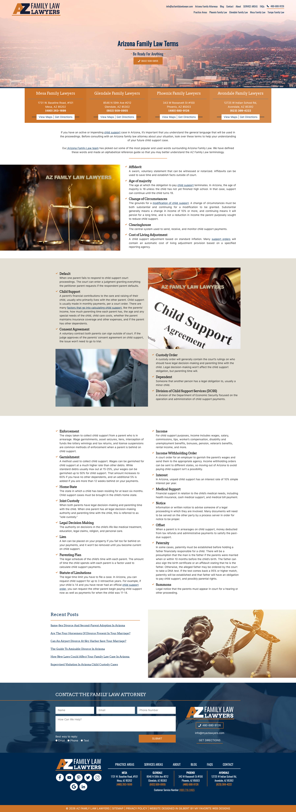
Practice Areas (200, 12)
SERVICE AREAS (250, 6)
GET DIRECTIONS (209, 740)
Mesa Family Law (257, 12)
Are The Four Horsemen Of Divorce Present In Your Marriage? (90, 633)
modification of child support (171, 203)
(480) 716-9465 (187, 790)
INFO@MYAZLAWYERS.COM (209, 733)
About (238, 6)
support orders (221, 239)
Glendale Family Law (238, 12)
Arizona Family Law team (83, 148)
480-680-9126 (277, 6)
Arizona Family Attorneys (206, 6)
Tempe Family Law (276, 12)
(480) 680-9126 (191, 784)
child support (112, 132)
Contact (229, 6)
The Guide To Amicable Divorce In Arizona (78, 648)
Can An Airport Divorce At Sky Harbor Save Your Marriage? (88, 641)
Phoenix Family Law (218, 12)
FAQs (262, 6)
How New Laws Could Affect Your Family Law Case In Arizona (90, 656)
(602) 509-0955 (158, 784)
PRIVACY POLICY (136, 808)
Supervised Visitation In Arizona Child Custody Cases (84, 664)
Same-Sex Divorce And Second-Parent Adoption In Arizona (88, 625)
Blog (222, 6)
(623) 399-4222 (224, 784)
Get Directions (63, 117)
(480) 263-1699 (55, 110)
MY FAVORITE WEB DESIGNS (212, 808)
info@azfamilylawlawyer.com (179, 6)
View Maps (46, 117)
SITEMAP (117, 808)
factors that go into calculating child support (94, 307)
